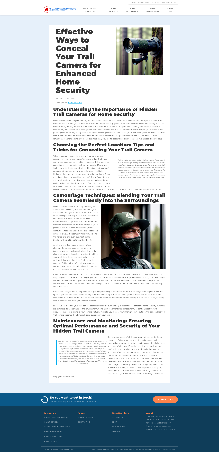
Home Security (113, 9)
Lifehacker (117, 417)
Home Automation (132, 9)
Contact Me (170, 9)
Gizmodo (116, 432)
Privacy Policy (85, 417)
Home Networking (153, 9)
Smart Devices (51, 422)
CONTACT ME (165, 399)
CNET (114, 422)
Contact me (84, 422)
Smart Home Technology (89, 9)
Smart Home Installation (57, 427)
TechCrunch (118, 427)
